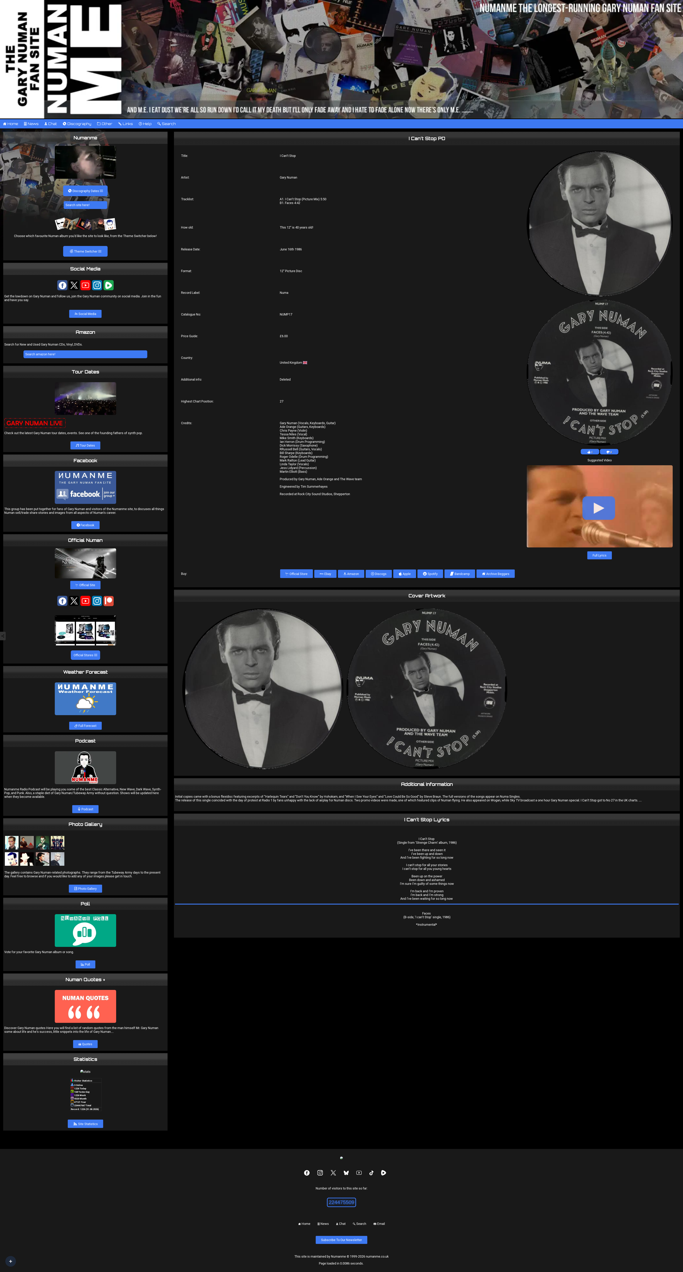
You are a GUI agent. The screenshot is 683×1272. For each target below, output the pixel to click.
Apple (405, 574)
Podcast (87, 809)
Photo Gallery (87, 889)
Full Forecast (87, 726)
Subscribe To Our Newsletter (341, 1240)
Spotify (430, 574)
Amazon (352, 574)
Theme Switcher (84, 251)
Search (166, 124)
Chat (50, 124)
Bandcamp (460, 574)
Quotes (85, 1044)
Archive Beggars (495, 574)
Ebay (327, 574)
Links (125, 124)
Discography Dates (84, 191)
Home (10, 124)
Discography (77, 124)
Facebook (87, 525)
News (31, 124)
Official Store (296, 573)
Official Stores (84, 655)
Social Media (87, 314)
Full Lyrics (600, 555)
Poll (87, 964)
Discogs (380, 574)
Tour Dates (87, 445)
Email (379, 1224)
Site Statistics (85, 1124)
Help (145, 124)
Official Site (85, 585)
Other (104, 124)
